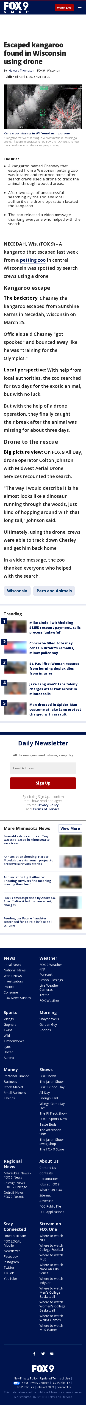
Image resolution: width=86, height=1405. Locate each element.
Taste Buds (47, 1124)
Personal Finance (16, 1076)
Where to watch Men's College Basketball (51, 1292)
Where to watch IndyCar (51, 1280)
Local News (12, 964)
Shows (46, 1069)
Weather (48, 958)
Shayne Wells (49, 1019)
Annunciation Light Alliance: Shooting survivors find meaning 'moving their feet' (27, 880)
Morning (48, 1012)
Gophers (10, 1024)
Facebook (11, 1256)
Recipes (45, 1030)
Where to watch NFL (51, 1238)
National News (15, 970)
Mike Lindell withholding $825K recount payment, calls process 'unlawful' (55, 627)
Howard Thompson (21, 70)
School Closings (51, 980)
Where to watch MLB (51, 1257)
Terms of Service (46, 809)
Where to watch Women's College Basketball (52, 1306)
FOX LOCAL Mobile (12, 1243)
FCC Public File (50, 1206)
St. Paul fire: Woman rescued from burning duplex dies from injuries (54, 668)
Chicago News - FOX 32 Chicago (15, 1185)
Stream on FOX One (50, 1226)
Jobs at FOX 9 (49, 1184)
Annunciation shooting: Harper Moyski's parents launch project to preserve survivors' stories (28, 860)
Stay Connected (15, 1226)
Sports (10, 1012)
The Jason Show (51, 1081)
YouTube (10, 1278)
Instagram (11, 1262)
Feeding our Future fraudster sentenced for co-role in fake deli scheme (28, 921)
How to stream (15, 1236)
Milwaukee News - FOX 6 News (17, 1175)
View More (70, 828)
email (51, 1353)
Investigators (13, 981)
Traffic (44, 995)
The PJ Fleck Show (53, 1113)
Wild (7, 1035)
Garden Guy (48, 1024)
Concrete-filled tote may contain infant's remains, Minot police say (51, 648)
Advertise (46, 1201)
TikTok (9, 1273)
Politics (9, 987)
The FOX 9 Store (51, 1149)
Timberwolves (14, 1041)
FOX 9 (41, 70)
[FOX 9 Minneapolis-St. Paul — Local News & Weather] (17, 7)
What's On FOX (50, 1190)
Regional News (13, 1163)
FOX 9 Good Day (51, 1087)
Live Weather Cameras (49, 987)
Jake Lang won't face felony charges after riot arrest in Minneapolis (53, 689)
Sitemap (45, 1195)
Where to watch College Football (51, 1247)
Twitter (9, 1267)
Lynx (7, 1046)
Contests (46, 1173)
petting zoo (33, 260)
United (8, 1052)
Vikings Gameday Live (52, 1105)
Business (10, 1081)
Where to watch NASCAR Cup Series (51, 1269)
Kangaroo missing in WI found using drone (37, 133)
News (9, 958)
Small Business (15, 1092)
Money (11, 1069)
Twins (8, 1030)
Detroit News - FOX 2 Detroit (15, 1194)
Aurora (9, 1057)
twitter (43, 1353)
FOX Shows (47, 1076)
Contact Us (47, 1167)
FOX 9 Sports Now (53, 1119)
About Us (48, 1161)
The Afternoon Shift (50, 1132)
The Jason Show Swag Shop (51, 1141)
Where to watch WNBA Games (51, 1318)
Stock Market (13, 1087)
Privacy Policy (48, 805)
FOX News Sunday (17, 998)
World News (13, 975)
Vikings (9, 1019)
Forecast (46, 974)
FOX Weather (49, 1000)
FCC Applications (51, 1212)
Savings (9, 1098)
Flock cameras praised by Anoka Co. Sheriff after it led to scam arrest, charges (29, 901)
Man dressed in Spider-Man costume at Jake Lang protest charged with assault (55, 709)
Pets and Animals (54, 591)
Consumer (11, 992)
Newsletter (12, 1251)
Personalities (48, 1178)
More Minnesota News (27, 828)
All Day (44, 1092)
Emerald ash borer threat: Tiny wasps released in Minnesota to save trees (27, 839)
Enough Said (48, 1098)
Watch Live (64, 7)
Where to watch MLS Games (51, 1327)
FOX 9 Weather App (50, 966)
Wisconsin (53, 70)
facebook (34, 1353)
